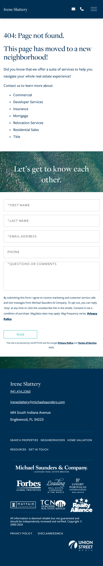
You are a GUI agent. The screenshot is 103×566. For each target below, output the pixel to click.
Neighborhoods (53, 440)
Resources (18, 449)
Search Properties (24, 440)
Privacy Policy (66, 342)
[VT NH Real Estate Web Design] (81, 546)
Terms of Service (87, 342)
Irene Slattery (15, 9)
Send (20, 334)
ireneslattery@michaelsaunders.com (37, 402)
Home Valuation (80, 440)
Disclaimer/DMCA (50, 533)
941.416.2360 (20, 391)
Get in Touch (39, 449)
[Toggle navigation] (93, 9)
